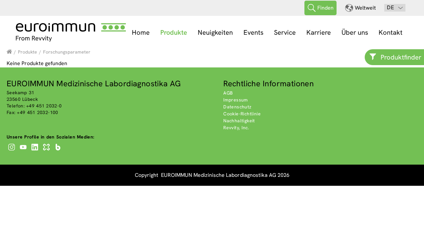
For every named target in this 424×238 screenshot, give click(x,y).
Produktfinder (401, 57)
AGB (228, 93)
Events (253, 32)
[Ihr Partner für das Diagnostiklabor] (9, 52)
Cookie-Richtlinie (242, 114)
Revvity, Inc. (236, 128)
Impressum (235, 100)
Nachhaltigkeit (239, 121)
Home (141, 32)
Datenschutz (237, 107)
